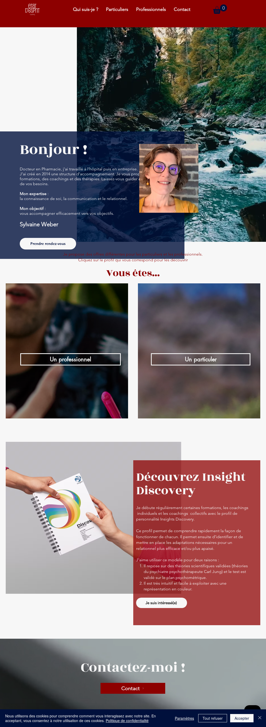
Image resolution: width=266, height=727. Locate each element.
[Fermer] (260, 718)
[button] (220, 9)
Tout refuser (213, 718)
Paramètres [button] (184, 718)
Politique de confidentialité (127, 720)
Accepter (242, 718)
